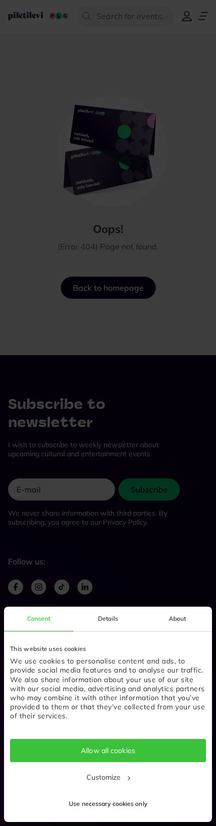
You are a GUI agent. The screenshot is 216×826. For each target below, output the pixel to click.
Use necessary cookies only (108, 803)
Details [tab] (108, 618)
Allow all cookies (108, 750)
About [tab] (177, 618)
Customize (103, 777)
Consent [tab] (39, 618)
